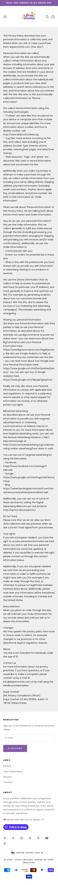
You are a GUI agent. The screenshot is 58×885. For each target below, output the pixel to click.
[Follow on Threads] (30, 838)
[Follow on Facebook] (4, 838)
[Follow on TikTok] (4, 843)
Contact (8, 782)
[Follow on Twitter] (13, 838)
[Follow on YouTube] (46, 838)
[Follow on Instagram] (21, 838)
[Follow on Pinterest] (38, 838)
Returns (7, 776)
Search (7, 766)
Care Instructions (13, 771)
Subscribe (15, 748)
